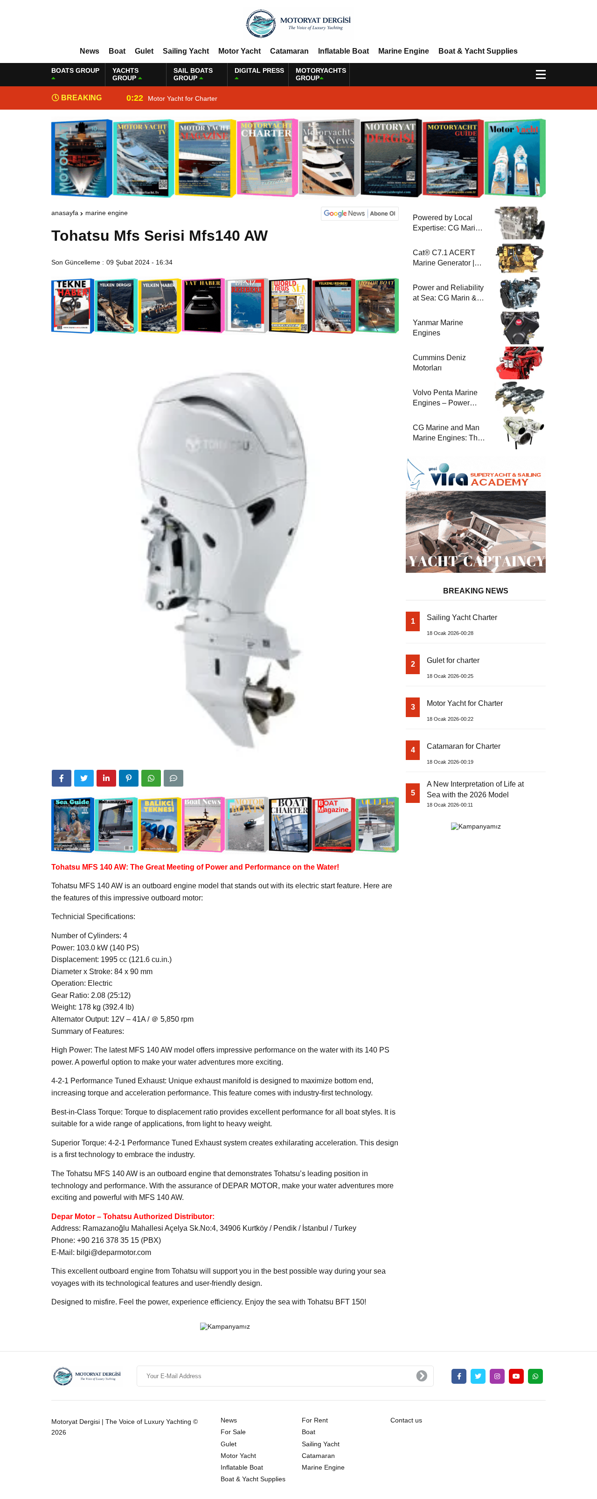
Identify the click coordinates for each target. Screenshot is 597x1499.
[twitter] (84, 778)
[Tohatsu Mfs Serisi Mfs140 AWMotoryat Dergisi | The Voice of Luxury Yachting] (298, 23)
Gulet (144, 51)
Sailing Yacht (186, 51)
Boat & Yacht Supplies (478, 51)
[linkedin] (106, 778)
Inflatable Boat (343, 51)
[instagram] (497, 1376)
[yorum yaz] (173, 778)
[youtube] (516, 1376)
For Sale (233, 1432)
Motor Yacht (239, 51)
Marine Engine (403, 51)
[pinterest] (128, 778)
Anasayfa (64, 212)
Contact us (406, 1420)
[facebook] (61, 778)
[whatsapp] (535, 1376)
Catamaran (289, 51)
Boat (117, 51)
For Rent (315, 1420)
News (89, 51)
